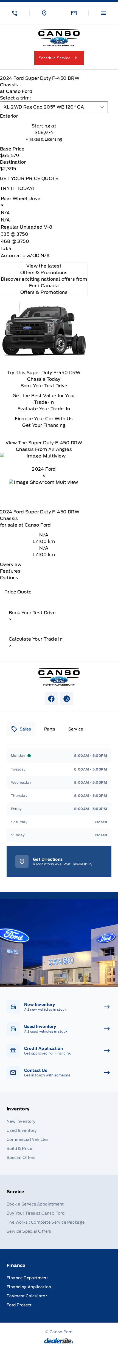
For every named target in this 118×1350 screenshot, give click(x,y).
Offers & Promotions (44, 292)
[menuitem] (59, 1133)
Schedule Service (55, 58)
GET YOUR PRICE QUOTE (29, 178)
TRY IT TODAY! (17, 188)
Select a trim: (15, 98)
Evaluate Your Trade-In (44, 408)
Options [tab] (9, 577)
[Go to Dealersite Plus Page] (59, 1340)
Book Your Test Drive (44, 385)
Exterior (9, 116)
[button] (14, 13)
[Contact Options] (74, 13)
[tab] (44, 116)
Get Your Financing (43, 425)
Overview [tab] (10, 564)
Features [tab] (10, 571)
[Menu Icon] (103, 13)
